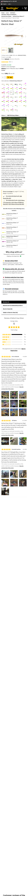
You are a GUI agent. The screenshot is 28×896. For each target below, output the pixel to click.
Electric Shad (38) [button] (7, 309)
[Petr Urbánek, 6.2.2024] (5, 395)
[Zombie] (16, 110)
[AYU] (7, 84)
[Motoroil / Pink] (12, 101)
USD (9, 4)
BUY (11, 77)
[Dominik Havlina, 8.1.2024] (5, 474)
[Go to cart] (25, 8)
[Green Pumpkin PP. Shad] (12, 97)
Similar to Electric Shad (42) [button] (10, 312)
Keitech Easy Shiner (6, 16)
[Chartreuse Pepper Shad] (7, 88)
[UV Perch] (3, 110)
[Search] (22, 8)
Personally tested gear (12, 289)
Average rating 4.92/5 (11, 261)
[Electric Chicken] (7, 93)
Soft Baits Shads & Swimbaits (8, 14)
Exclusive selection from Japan (14, 277)
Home (2, 13)
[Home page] (12, 8)
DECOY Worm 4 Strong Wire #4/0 (16, 204)
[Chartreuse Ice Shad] (3, 88)
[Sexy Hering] (3, 106)
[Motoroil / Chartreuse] (7, 101)
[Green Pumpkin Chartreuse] (7, 97)
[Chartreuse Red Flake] (12, 88)
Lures (7, 13)
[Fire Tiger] (20, 93)
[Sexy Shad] (7, 106)
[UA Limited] (25, 106)
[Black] (16, 84)
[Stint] (20, 106)
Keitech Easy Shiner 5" (18, 16)
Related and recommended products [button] (13, 305)
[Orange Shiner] (20, 101)
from (10, 1)
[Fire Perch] (16, 93)
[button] (25, 36)
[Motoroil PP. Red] (16, 101)
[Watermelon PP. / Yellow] (12, 110)
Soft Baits (12, 13)
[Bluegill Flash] (20, 84)
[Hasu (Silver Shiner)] (16, 97)
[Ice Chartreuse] (25, 97)
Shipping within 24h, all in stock (14, 269)
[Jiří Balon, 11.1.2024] (5, 441)
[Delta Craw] (3, 93)
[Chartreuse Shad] (16, 88)
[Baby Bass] (12, 84)
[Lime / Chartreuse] (3, 101)
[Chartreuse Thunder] (20, 88)
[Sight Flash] (12, 106)
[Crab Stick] (25, 88)
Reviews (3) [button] (6, 302)
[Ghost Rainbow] (25, 93)
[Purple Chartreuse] (25, 101)
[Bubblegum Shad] (25, 84)
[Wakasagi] (7, 110)
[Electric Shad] (12, 93)
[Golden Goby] (3, 97)
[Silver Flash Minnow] (16, 106)
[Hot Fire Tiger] (20, 97)
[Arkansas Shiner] (3, 84)
